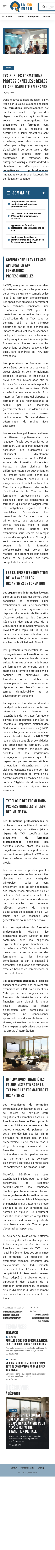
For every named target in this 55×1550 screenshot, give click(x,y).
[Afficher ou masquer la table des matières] (37, 193)
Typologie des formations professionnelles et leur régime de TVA (27, 228)
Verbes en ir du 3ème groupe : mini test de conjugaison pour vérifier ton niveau (25, 1366)
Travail (8, 68)
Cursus (12, 1337)
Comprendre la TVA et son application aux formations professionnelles (24, 204)
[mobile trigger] (5, 6)
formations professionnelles (26, 108)
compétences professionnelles (25, 170)
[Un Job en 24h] (21, 6)
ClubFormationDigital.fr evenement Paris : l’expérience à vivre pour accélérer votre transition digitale (27, 1423)
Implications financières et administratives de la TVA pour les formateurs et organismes (27, 239)
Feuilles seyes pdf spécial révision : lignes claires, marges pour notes (27, 1342)
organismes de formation (21, 124)
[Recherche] (44, 6)
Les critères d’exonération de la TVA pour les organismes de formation (26, 216)
